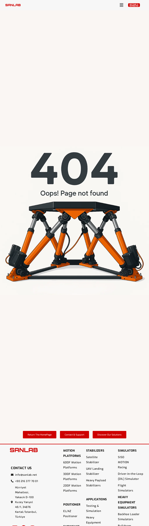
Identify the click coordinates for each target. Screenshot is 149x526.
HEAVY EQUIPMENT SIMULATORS (127, 502)
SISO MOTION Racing (123, 462)
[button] (121, 5)
